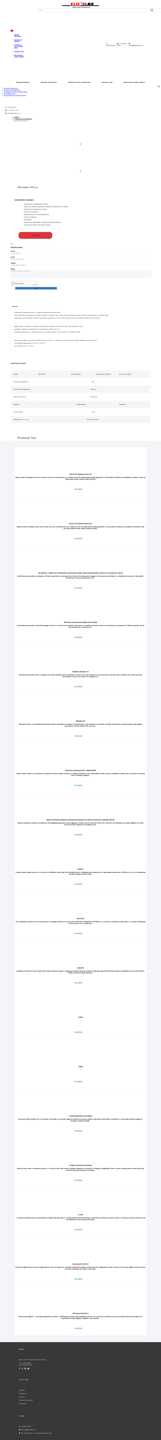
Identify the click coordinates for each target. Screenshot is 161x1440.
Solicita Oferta (35, 235)
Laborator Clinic (107, 82)
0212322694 (110, 45)
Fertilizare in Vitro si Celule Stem (79, 82)
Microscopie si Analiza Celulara (134, 82)
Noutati (22, 1390)
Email (13, 257)
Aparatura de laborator (49, 82)
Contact (22, 1397)
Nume (13, 251)
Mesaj (13, 269)
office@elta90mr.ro (136, 45)
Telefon (13, 263)
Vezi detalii (78, 489)
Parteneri (22, 1404)
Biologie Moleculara (23, 82)
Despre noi (23, 1393)
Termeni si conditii (26, 1400)
